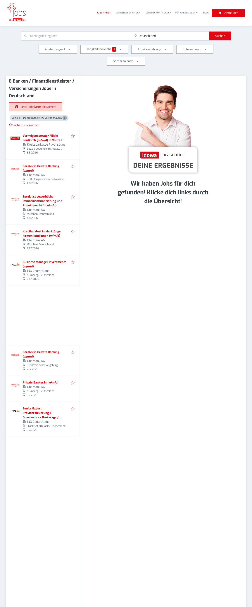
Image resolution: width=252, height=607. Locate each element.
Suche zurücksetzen (25, 125)
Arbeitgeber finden (128, 12)
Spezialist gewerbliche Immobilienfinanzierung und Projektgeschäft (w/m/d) (42, 201)
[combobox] (76, 36)
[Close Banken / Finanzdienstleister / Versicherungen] (65, 118)
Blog (206, 12)
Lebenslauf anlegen (158, 12)
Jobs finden (104, 12)
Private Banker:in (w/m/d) (40, 382)
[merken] (72, 136)
